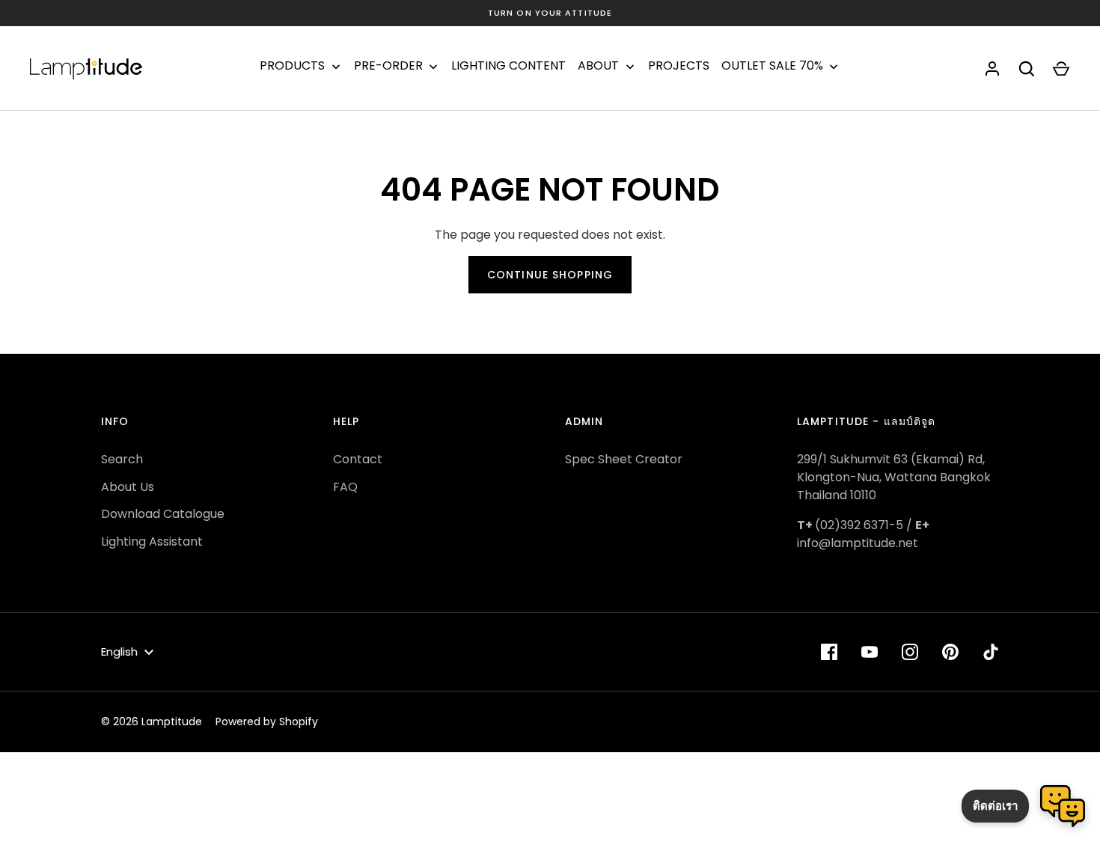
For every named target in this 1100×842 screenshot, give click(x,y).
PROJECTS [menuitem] (678, 66)
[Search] (1026, 68)
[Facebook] (829, 651)
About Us (127, 486)
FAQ (345, 486)
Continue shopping (550, 274)
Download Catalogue (162, 513)
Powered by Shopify (267, 721)
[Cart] (1061, 68)
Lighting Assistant (152, 541)
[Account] (992, 68)
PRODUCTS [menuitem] (292, 66)
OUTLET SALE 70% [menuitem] (772, 66)
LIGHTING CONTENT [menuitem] (508, 66)
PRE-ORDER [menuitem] (388, 66)
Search (122, 459)
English (119, 651)
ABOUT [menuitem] (598, 66)
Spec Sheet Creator (623, 459)
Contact (357, 459)
